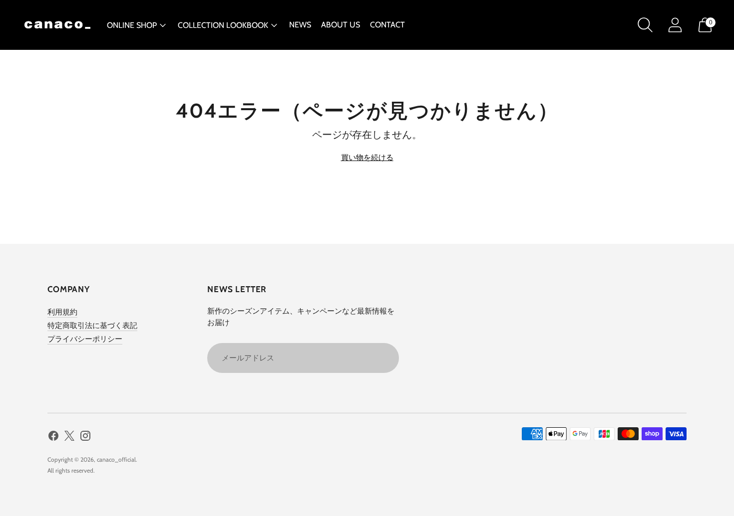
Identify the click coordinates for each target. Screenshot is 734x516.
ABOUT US (340, 24)
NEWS (300, 24)
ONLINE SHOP (132, 25)
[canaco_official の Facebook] (53, 437)
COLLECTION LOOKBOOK (223, 25)
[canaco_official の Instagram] (85, 437)
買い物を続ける (367, 157)
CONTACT (387, 24)
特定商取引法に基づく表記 (92, 325)
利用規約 (62, 312)
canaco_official (116, 459)
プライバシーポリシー (84, 339)
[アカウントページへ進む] (675, 25)
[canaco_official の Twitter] (69, 437)
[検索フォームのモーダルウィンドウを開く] (645, 25)
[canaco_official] (57, 25)
